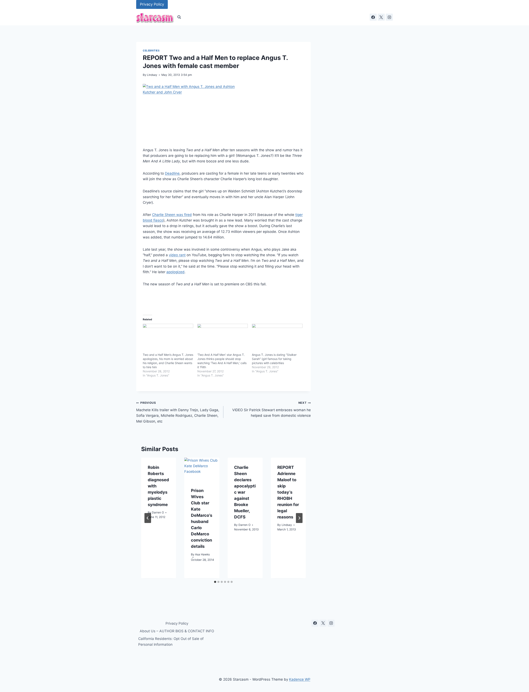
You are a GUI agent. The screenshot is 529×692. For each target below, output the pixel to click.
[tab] (215, 582)
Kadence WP (299, 679)
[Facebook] (373, 17)
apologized (175, 272)
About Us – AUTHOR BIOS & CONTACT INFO (177, 631)
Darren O (158, 512)
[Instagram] (389, 17)
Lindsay (152, 74)
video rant (177, 255)
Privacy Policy (152, 4)
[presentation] (201, 469)
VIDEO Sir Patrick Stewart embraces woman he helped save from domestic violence (271, 409)
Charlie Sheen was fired (172, 215)
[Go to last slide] (147, 518)
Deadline (172, 173)
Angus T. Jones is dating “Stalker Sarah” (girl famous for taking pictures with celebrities (274, 359)
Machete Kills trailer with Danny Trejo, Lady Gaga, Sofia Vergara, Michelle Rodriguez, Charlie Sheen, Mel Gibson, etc (177, 412)
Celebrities (151, 50)
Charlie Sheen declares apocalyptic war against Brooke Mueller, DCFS (245, 492)
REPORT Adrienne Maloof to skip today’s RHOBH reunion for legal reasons (288, 492)
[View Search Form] (179, 17)
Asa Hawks (202, 554)
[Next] (299, 518)
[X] (381, 17)
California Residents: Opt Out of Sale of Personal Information (171, 641)
